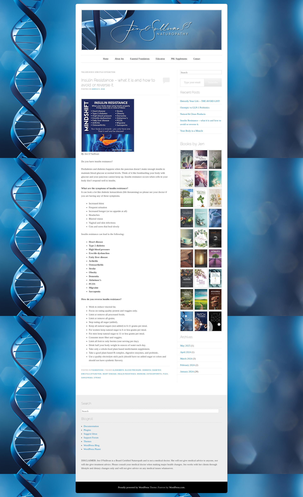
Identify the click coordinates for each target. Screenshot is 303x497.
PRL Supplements (179, 59)
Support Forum (91, 437)
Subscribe (213, 82)
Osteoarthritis (154, 374)
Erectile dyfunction (91, 374)
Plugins (87, 430)
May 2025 (185, 345)
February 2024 (187, 365)
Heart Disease (110, 374)
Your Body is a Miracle (191, 131)
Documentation (91, 426)
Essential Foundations (139, 59)
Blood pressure (133, 370)
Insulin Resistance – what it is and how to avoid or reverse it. (118, 82)
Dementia (146, 370)
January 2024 (187, 371)
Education (160, 59)
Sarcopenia (87, 378)
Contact (196, 59)
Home (105, 59)
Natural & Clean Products (192, 114)
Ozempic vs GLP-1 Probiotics (194, 107)
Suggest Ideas (90, 434)
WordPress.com (176, 487)
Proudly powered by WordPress (133, 487)
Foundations (97, 370)
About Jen (119, 59)
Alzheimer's (118, 370)
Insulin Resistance (127, 374)
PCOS (165, 374)
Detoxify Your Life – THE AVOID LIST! (200, 101)
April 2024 (185, 352)
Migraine (141, 374)
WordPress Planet (92, 449)
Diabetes (156, 370)
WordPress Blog (91, 445)
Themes (87, 441)
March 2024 (186, 358)
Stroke (97, 378)
